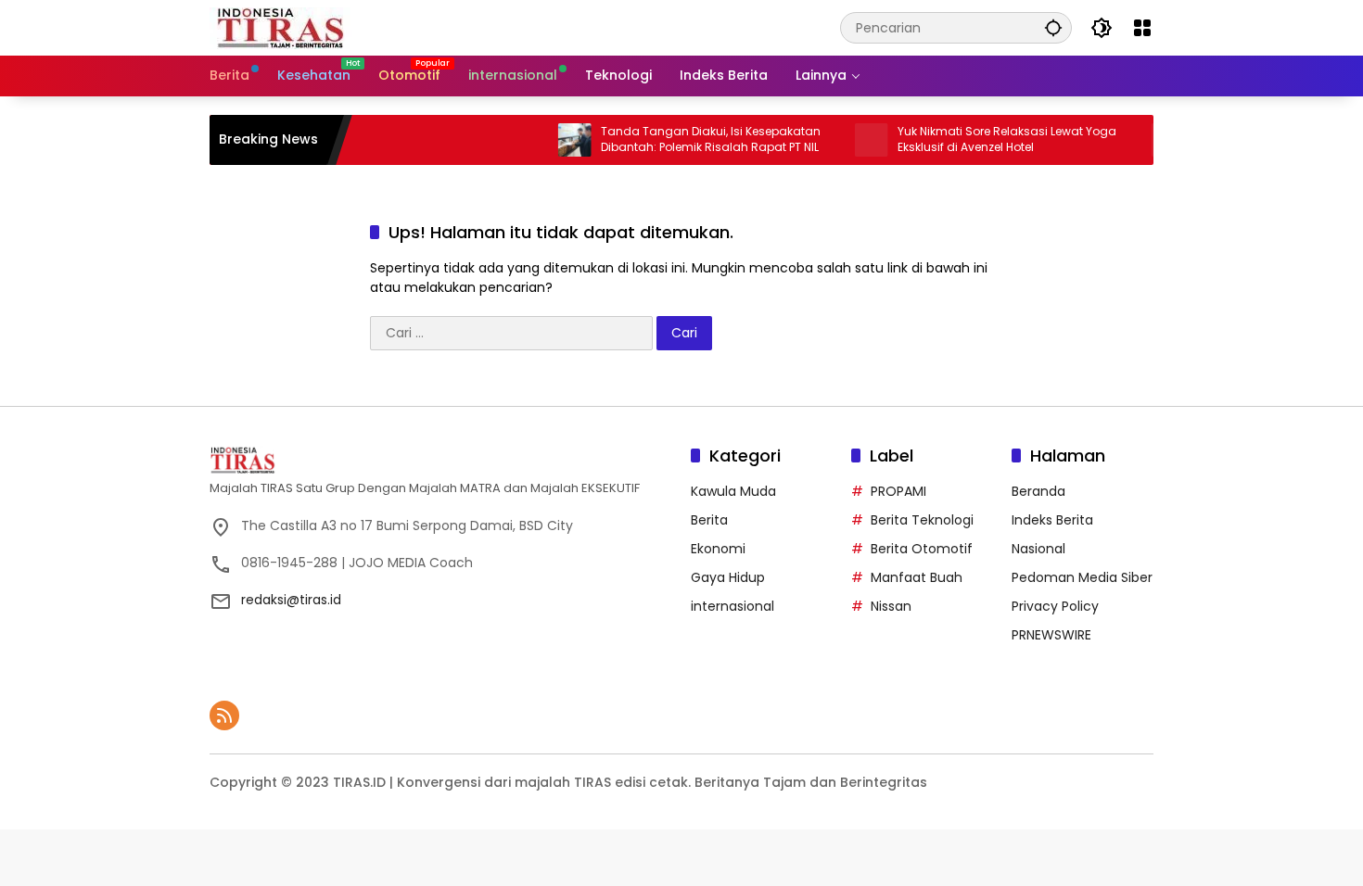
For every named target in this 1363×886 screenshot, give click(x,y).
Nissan (891, 606)
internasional (732, 606)
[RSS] (224, 715)
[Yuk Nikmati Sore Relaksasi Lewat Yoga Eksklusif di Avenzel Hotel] (853, 140)
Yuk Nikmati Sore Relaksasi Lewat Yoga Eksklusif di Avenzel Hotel (988, 139)
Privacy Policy (1055, 606)
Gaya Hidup (728, 577)
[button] (1053, 27)
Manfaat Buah (916, 577)
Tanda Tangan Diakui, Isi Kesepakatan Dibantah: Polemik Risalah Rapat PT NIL (692, 139)
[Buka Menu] (1142, 28)
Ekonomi (718, 548)
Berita (709, 520)
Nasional (1038, 548)
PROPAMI (898, 491)
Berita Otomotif (922, 548)
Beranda (1038, 491)
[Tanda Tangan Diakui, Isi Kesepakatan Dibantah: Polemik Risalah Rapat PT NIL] (556, 140)
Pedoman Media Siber (1082, 577)
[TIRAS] (281, 27)
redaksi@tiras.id (291, 599)
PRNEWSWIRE (1051, 635)
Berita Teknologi (922, 520)
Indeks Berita (1052, 520)
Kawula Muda (733, 491)
